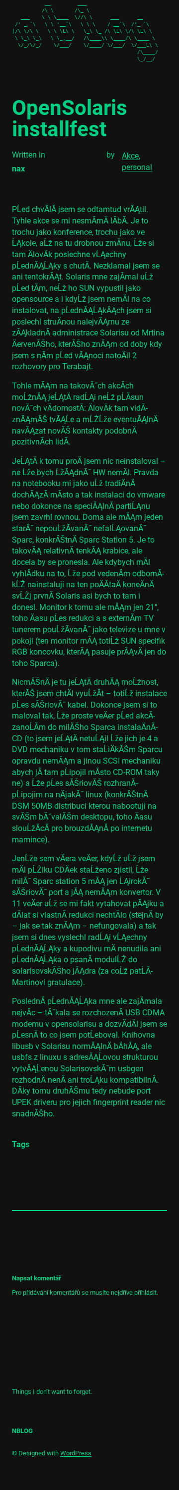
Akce (130, 156)
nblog (22, 1431)
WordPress (75, 1453)
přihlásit (145, 1292)
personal (137, 167)
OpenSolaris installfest (69, 119)
